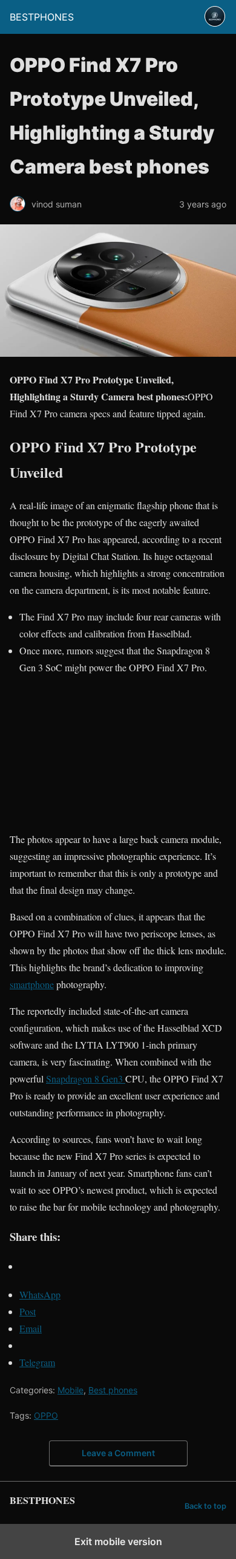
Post (27, 1311)
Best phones (112, 1390)
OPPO (46, 1415)
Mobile (70, 1390)
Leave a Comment (118, 1453)
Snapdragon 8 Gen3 (85, 1078)
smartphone (32, 984)
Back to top (205, 1506)
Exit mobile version (118, 1541)
